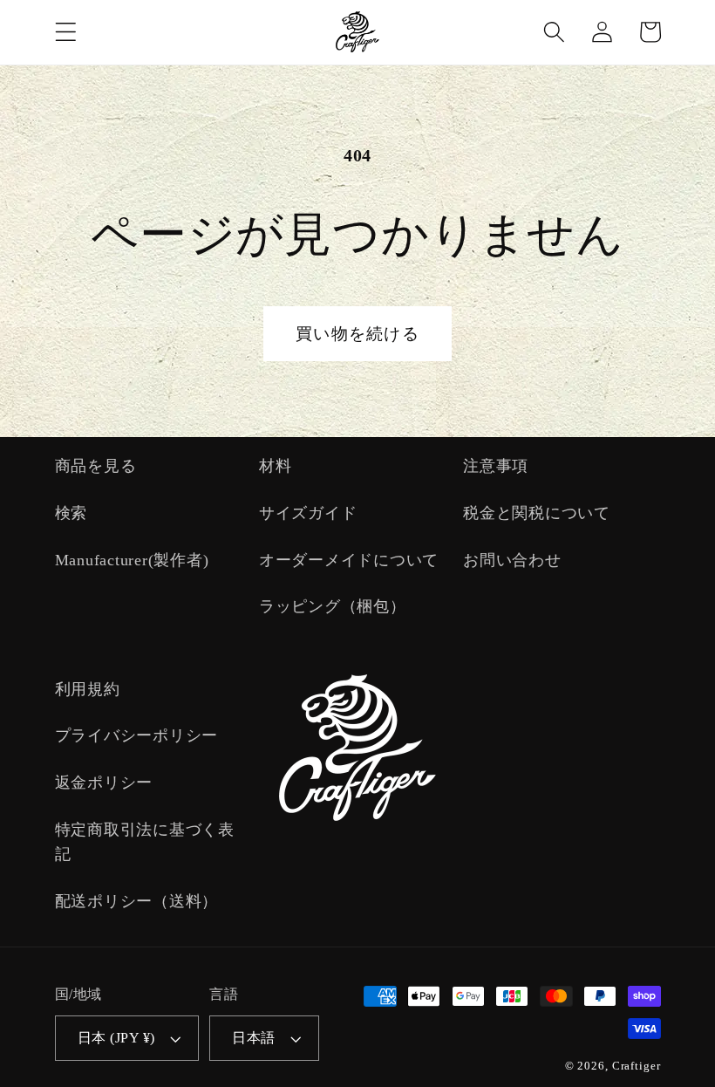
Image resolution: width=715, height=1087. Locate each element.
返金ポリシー (104, 782)
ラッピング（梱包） (332, 606)
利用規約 (87, 689)
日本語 (254, 1038)
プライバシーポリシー (137, 735)
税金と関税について (536, 513)
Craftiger (636, 1066)
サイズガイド (308, 513)
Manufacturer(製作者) (132, 560)
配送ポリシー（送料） (137, 901)
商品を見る (96, 466)
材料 (275, 466)
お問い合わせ (512, 560)
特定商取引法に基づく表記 (145, 842)
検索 (71, 513)
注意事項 (495, 466)
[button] (66, 32)
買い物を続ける (357, 334)
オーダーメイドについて (349, 560)
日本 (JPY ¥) (116, 1038)
